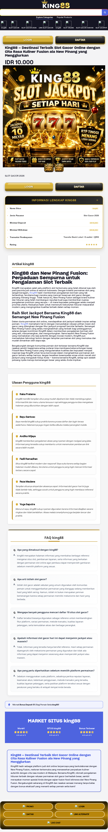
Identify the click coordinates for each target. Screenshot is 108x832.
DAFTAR (80, 39)
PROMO (30, 806)
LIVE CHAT (55, 823)
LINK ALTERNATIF (81, 815)
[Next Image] (103, 117)
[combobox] (51, 12)
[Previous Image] (5, 117)
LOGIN (28, 39)
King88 (33, 293)
